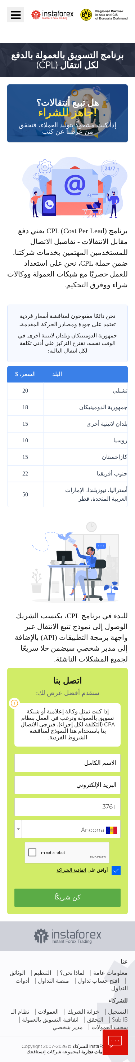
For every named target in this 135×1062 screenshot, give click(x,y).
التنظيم (42, 972)
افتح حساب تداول (98, 980)
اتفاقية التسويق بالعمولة (50, 1019)
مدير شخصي (68, 1027)
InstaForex (100, 1046)
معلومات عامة (110, 972)
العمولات (48, 1011)
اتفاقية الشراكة (71, 870)
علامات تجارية (94, 1051)
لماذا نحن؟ (72, 972)
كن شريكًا (67, 897)
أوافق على (82, 870)
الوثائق (17, 972)
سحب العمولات (109, 1027)
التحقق (95, 1019)
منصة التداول (53, 980)
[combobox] (67, 829)
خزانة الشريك (83, 1011)
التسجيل (118, 1011)
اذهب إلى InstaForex (86, 31)
